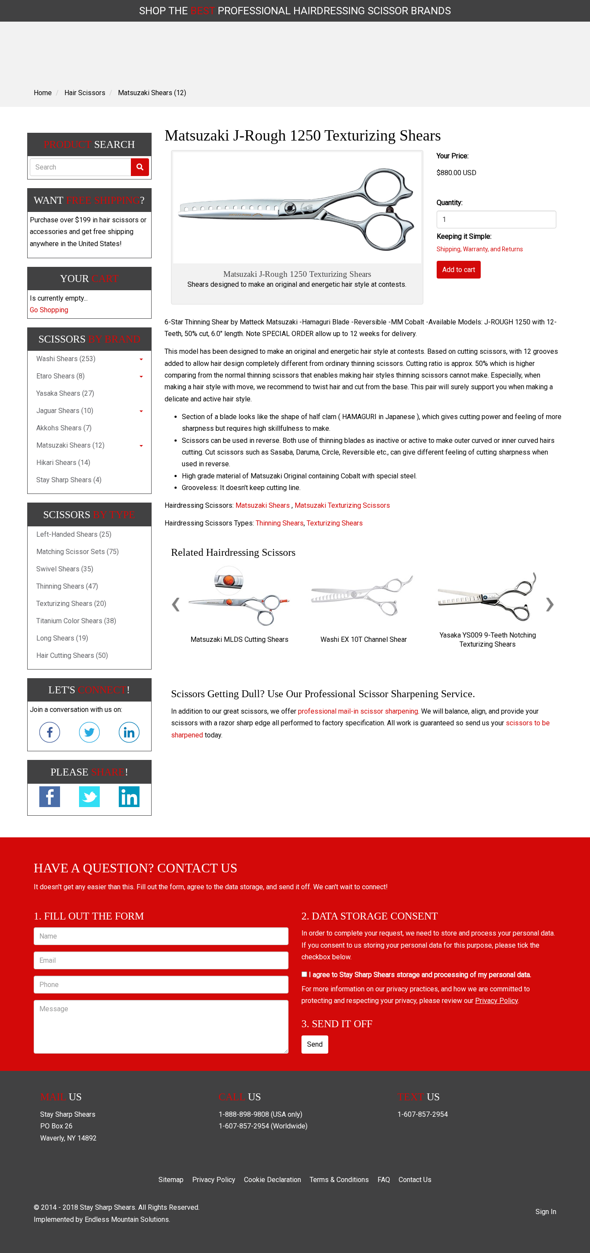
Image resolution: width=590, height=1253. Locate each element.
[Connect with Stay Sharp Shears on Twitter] (89, 734)
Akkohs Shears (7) (64, 428)
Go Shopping (49, 310)
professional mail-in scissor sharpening (358, 711)
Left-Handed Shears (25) (73, 534)
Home (43, 93)
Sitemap (171, 1180)
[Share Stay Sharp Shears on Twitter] (89, 798)
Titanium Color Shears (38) (76, 621)
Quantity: (450, 203)
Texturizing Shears (335, 523)
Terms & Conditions (339, 1180)
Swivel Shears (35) (64, 569)
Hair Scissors (84, 93)
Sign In (546, 1212)
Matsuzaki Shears (262, 505)
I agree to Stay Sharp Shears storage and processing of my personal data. (419, 975)
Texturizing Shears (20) (71, 603)
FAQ (383, 1180)
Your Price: (453, 156)
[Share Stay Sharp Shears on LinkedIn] (129, 798)
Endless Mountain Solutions (127, 1219)
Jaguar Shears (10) (64, 411)
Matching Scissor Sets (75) (77, 552)
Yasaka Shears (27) (65, 393)
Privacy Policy (496, 1001)
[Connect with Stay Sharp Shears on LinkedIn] (129, 734)
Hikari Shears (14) (63, 462)
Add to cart (458, 270)
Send (315, 1044)
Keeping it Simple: (464, 236)
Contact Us (415, 1180)
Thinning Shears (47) (67, 586)
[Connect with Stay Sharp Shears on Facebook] (49, 734)
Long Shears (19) (62, 638)
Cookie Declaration (272, 1180)
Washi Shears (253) (65, 359)
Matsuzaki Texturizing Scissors (342, 505)
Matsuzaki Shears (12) (152, 93)
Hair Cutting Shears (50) (72, 655)
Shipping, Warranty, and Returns (480, 249)
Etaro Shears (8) (60, 376)
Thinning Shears (280, 523)
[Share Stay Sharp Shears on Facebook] (49, 798)
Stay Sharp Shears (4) (69, 480)
